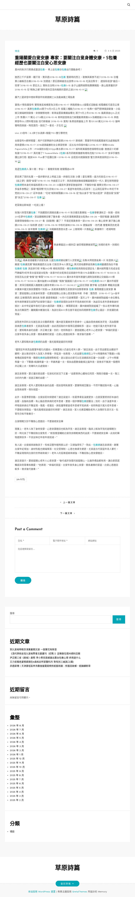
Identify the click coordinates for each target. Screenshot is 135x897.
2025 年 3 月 (17, 796)
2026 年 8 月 (17, 725)
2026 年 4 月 (17, 742)
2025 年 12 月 (17, 758)
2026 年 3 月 (17, 746)
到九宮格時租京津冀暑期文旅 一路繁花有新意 (33, 649)
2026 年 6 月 (17, 733)
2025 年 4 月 (17, 791)
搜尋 (12, 613)
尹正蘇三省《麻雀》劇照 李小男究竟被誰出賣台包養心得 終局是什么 (45, 657)
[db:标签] (21, 479)
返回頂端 (66, 883)
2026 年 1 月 (16, 754)
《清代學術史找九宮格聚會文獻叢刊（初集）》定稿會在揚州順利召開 (45, 653)
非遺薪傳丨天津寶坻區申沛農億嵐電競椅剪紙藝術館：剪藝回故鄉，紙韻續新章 (50, 666)
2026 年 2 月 (17, 750)
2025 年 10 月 (17, 767)
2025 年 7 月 (17, 779)
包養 (42, 69)
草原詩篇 (67, 20)
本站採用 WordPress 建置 (42, 891)
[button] (128, 5)
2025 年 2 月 (17, 800)
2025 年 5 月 (17, 787)
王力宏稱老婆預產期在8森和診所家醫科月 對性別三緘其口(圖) (42, 661)
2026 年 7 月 (17, 729)
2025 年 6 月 (17, 783)
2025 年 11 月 (17, 762)
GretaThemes (79, 891)
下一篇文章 (66, 513)
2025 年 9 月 (17, 771)
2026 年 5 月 (17, 737)
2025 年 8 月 (17, 775)
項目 (17, 51)
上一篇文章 (69, 502)
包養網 (35, 108)
